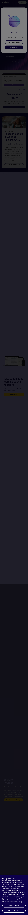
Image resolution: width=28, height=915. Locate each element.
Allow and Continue (14, 911)
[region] (14, 895)
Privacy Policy (17, 901)
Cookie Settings (14, 905)
